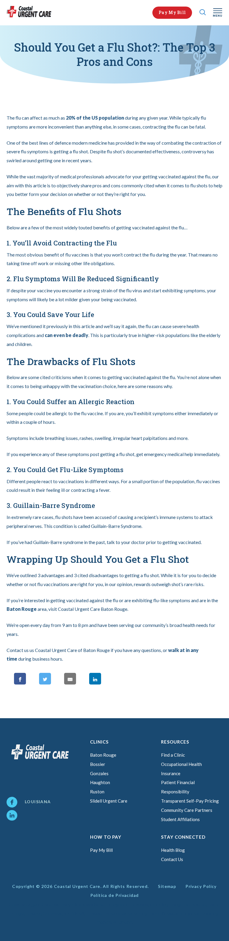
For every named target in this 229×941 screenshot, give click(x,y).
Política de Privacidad (114, 895)
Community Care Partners (186, 810)
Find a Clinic (173, 755)
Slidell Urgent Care (108, 801)
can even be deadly (66, 335)
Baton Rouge (22, 609)
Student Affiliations (180, 819)
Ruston (97, 791)
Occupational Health (181, 764)
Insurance (170, 773)
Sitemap (167, 886)
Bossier (97, 764)
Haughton (100, 782)
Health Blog (173, 850)
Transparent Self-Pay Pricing (190, 801)
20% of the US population (95, 117)
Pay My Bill (172, 12)
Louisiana (38, 801)
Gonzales (99, 773)
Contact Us (172, 859)
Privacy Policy (201, 886)
